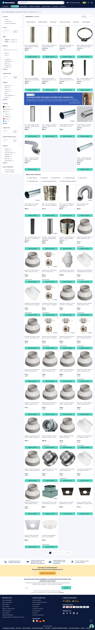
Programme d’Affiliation (7, 615)
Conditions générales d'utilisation (60, 628)
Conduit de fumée (31, 12)
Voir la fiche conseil (74, 102)
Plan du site (18, 628)
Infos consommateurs (74, 628)
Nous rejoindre (5, 613)
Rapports (83, 628)
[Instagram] (74, 613)
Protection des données (37, 628)
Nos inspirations (36, 610)
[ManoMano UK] (37, 621)
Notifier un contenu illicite (8, 608)
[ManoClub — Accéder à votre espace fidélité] (84, 2)
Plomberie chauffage (9, 12)
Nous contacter (5, 606)
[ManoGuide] (91, 626)
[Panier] (91, 2)
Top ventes (35, 613)
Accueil (3, 12)
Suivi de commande (7, 600)
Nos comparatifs (36, 604)
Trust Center (48, 628)
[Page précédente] (47, 553)
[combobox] (87, 16)
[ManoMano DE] (40, 621)
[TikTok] (77, 613)
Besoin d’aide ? (5, 604)
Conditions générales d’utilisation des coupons (13, 617)
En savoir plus (61, 592)
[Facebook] (67, 613)
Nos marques (35, 606)
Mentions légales (27, 628)
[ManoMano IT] (33, 621)
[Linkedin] (64, 613)
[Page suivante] (70, 553)
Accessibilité (89, 628)
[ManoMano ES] (44, 621)
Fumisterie (25, 12)
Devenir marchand (6, 610)
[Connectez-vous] (88, 2)
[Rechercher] (19, 3)
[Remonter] (91, 621)
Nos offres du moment (37, 608)
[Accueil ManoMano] (9, 2)
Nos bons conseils (36, 600)
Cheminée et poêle (18, 12)
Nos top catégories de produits (39, 602)
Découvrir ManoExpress (38, 615)
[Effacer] (63, 3)
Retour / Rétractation (7, 602)
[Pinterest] (70, 613)
